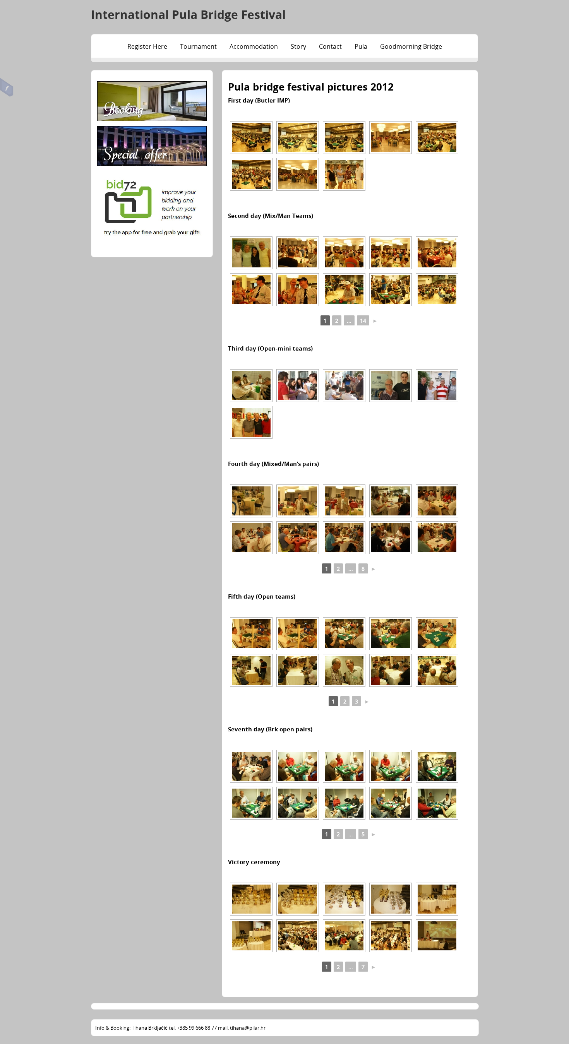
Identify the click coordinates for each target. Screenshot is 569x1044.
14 (363, 320)
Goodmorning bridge (411, 46)
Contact (330, 46)
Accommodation (254, 46)
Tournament (198, 46)
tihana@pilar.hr (248, 1027)
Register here (147, 46)
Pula (361, 46)
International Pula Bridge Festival (188, 14)
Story (298, 46)
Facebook (7, 87)
